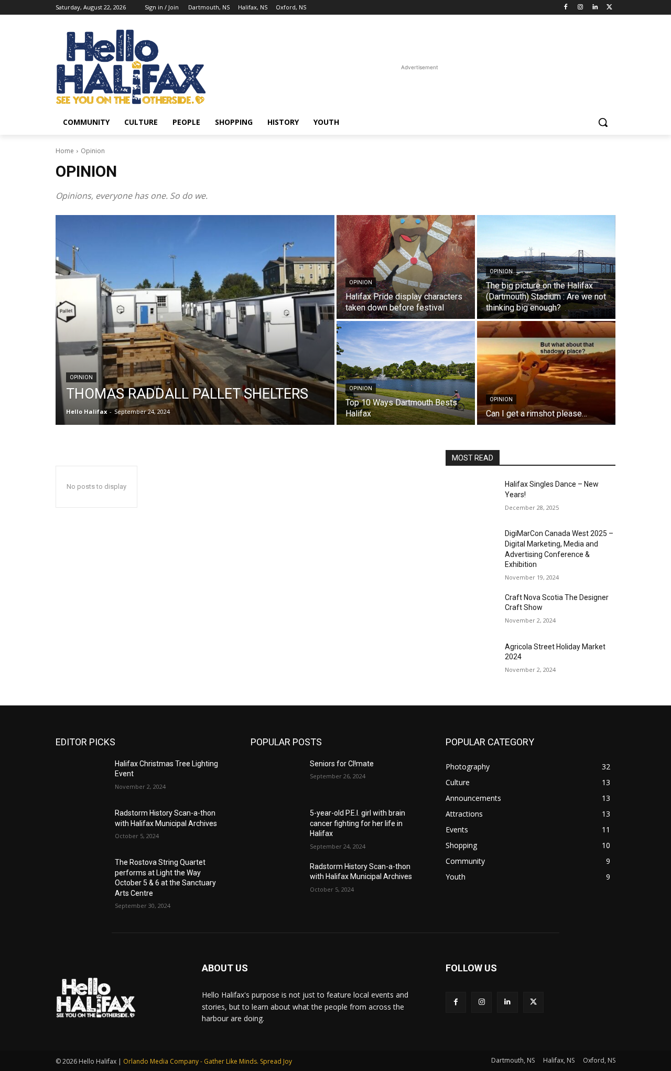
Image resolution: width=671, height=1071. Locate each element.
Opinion (81, 377)
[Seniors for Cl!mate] (276, 777)
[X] (609, 8)
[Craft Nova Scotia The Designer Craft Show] (471, 610)
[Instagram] (581, 8)
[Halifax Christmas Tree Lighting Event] (81, 777)
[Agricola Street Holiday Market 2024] (471, 660)
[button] (602, 122)
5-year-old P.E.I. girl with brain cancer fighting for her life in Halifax (357, 823)
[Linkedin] (595, 8)
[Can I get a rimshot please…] (546, 373)
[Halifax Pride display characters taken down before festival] (406, 267)
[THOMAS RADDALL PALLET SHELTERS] (195, 320)
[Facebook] (566, 8)
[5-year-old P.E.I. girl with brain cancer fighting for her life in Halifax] (276, 826)
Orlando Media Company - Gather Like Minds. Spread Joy (207, 1061)
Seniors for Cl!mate (342, 763)
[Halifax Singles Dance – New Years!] (471, 497)
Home (65, 150)
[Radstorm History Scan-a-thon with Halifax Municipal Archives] (81, 826)
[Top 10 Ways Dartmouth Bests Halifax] (406, 373)
